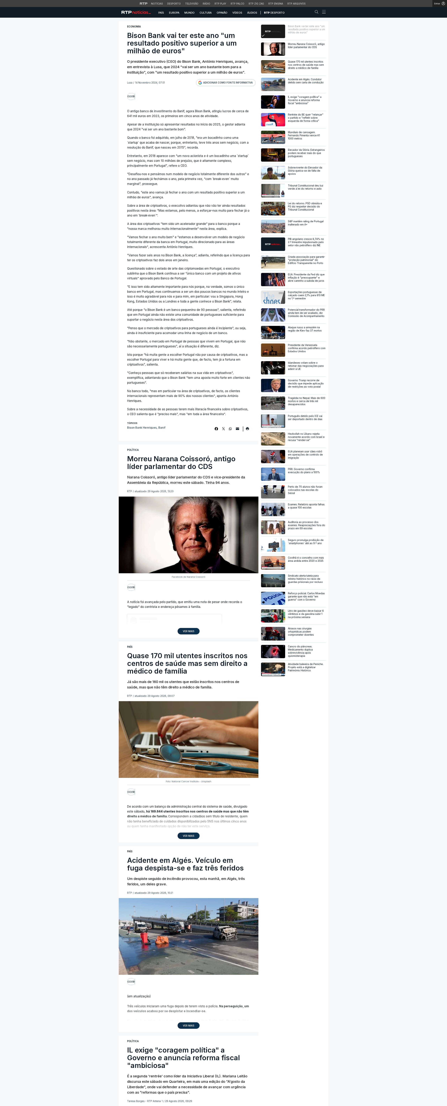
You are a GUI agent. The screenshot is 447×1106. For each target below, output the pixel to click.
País (161, 12)
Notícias (157, 3)
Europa (174, 12)
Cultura (206, 12)
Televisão (191, 3)
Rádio (206, 3)
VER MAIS (188, 631)
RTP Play (220, 3)
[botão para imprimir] (247, 430)
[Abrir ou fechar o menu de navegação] (323, 12)
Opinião (222, 12)
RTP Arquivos (296, 3)
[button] (317, 12)
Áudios (252, 12)
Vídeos (237, 12)
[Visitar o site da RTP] (144, 3)
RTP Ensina (275, 3)
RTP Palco (237, 3)
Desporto (174, 3)
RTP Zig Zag (256, 3)
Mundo (189, 12)
